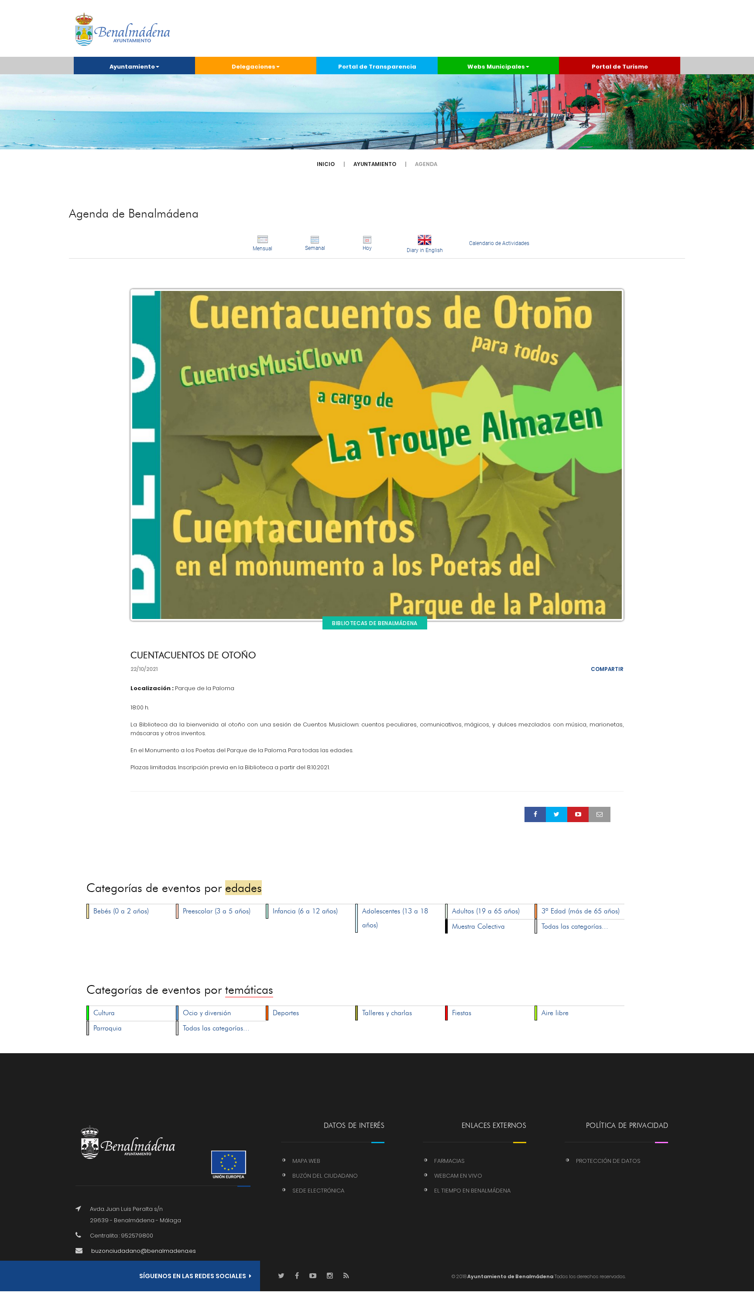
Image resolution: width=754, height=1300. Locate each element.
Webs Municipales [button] (496, 66)
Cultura (104, 1013)
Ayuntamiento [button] (132, 66)
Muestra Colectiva (478, 926)
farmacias (449, 1161)
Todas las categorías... (575, 926)
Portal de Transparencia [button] (377, 66)
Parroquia (107, 1028)
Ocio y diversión (207, 1013)
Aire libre (555, 1013)
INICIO (326, 164)
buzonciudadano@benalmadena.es (143, 1251)
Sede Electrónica (318, 1190)
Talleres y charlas (387, 1013)
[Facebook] (297, 1276)
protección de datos (608, 1161)
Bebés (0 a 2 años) (121, 911)
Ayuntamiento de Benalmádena (509, 1276)
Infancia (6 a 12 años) (305, 911)
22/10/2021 (144, 669)
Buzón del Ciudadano (325, 1176)
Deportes (286, 1013)
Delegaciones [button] (253, 66)
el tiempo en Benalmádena (472, 1190)
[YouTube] (312, 1276)
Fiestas (461, 1013)
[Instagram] (330, 1276)
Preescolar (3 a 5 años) (216, 911)
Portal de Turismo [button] (620, 66)
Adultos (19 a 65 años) (486, 911)
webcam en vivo (458, 1176)
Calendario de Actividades (499, 243)
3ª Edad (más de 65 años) (581, 911)
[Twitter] (281, 1276)
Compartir (607, 669)
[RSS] (346, 1276)
